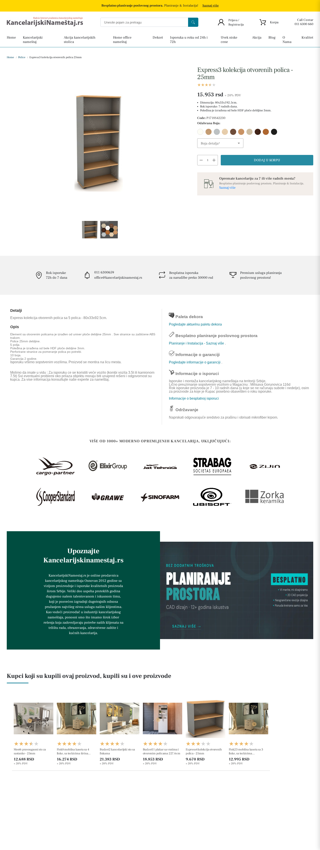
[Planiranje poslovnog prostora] (236, 590)
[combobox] (220, 143)
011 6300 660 (304, 24)
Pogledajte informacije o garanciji (195, 362)
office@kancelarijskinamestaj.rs (118, 277)
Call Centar (305, 20)
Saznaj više (210, 5)
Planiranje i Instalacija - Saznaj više (197, 343)
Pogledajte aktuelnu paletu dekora (195, 324)
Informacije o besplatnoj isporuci (194, 398)
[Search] (193, 22)
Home (10, 57)
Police (21, 57)
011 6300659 (104, 272)
